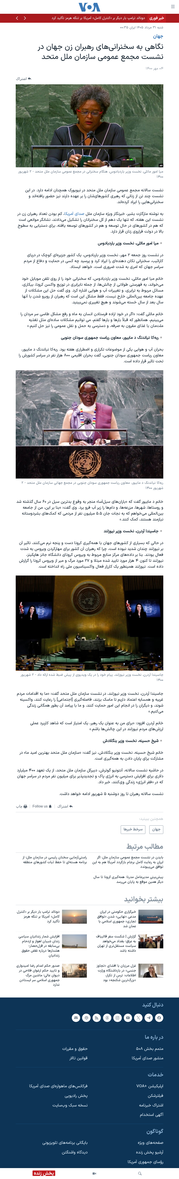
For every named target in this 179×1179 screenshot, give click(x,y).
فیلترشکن (155, 1096)
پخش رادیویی (76, 1096)
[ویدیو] (94, 1173)
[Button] (23, 79)
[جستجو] (139, 1173)
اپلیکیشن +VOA (149, 1086)
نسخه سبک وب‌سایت (70, 1105)
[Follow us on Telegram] (149, 1018)
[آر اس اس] (97, 1018)
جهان (158, 36)
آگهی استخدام (151, 1115)
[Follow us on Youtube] (128, 1018)
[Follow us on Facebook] (159, 1018)
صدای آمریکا (74, 214)
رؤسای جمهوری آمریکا (145, 1162)
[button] (25, 18)
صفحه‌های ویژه (150, 1143)
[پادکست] (86, 1018)
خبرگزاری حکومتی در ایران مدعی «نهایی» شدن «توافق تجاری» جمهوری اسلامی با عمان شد (80, 18)
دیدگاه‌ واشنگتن (75, 1152)
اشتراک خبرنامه (151, 1105)
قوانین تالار (78, 1058)
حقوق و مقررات (75, 1049)
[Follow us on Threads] (107, 1018)
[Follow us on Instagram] (117, 1018)
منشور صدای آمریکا (147, 1058)
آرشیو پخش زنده (149, 1152)
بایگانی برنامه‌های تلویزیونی (65, 1143)
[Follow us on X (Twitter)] (138, 1018)
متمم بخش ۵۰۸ (149, 1049)
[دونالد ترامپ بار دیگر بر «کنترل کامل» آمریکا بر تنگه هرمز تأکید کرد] (74, 917)
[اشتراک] (76, 1018)
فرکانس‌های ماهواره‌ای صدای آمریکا (58, 1086)
